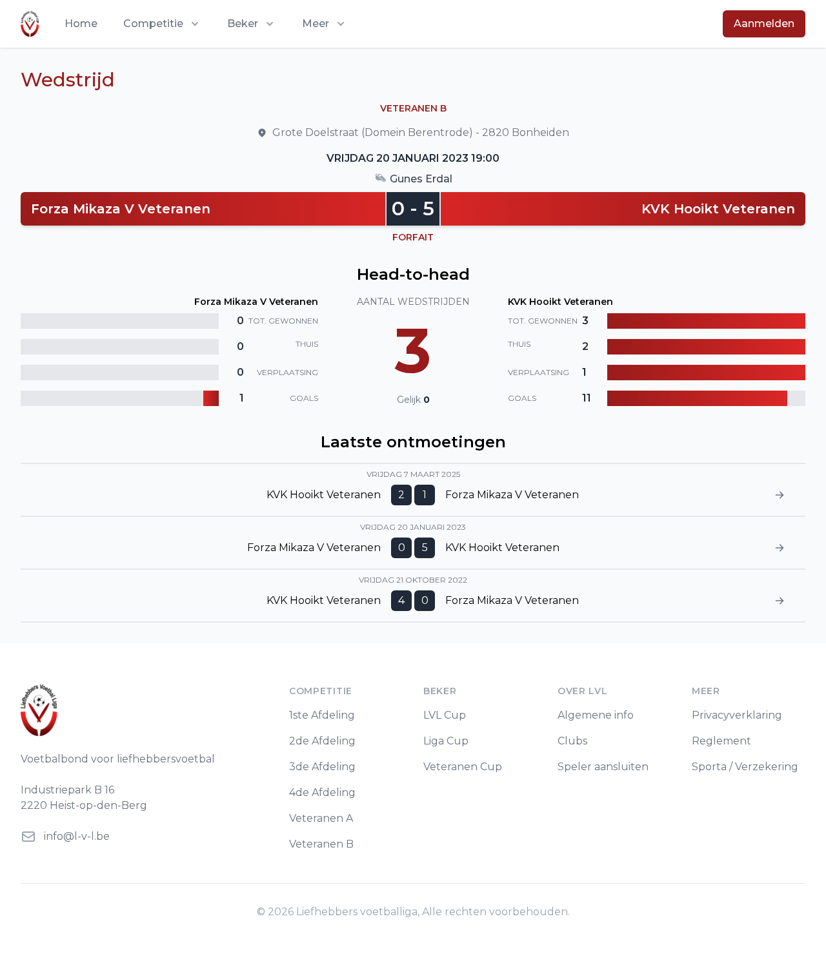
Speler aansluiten (603, 767)
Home (81, 23)
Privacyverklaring (737, 715)
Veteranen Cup (462, 767)
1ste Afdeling (322, 715)
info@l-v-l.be (77, 836)
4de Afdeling (322, 792)
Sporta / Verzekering (745, 767)
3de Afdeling (322, 767)
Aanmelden (764, 23)
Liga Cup (445, 741)
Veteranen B (321, 844)
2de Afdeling (322, 741)
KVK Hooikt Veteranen (718, 209)
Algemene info (596, 715)
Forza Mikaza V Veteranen (120, 209)
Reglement (721, 741)
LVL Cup (444, 715)
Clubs (572, 741)
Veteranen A (321, 818)
